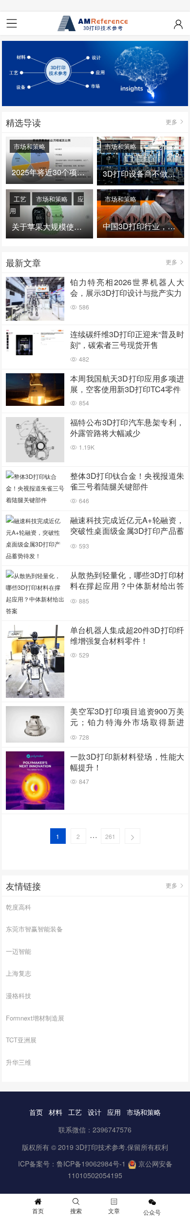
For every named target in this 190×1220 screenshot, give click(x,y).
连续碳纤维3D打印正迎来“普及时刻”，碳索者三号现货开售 (127, 339)
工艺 (20, 198)
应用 (114, 1112)
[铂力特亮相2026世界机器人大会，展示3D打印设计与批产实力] (35, 299)
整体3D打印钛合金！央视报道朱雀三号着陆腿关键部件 (127, 481)
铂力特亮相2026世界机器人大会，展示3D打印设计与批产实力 (127, 287)
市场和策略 (29, 146)
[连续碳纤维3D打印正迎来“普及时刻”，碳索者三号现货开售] (35, 342)
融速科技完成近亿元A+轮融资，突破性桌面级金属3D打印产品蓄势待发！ (127, 526)
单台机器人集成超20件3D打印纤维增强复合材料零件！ (127, 635)
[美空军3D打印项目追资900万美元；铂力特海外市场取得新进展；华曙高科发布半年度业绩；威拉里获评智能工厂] (35, 724)
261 (110, 836)
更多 (171, 121)
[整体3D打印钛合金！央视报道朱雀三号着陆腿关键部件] (35, 488)
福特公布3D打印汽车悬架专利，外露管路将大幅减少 (127, 427)
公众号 (152, 1212)
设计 (94, 1112)
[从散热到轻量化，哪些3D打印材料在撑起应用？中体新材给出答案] (35, 593)
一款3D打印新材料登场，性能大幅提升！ (127, 762)
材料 (55, 1112)
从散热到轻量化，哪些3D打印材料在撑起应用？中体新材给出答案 (127, 581)
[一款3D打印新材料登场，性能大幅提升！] (35, 780)
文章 (114, 1210)
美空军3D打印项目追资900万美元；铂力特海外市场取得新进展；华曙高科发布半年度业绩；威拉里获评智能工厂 (127, 717)
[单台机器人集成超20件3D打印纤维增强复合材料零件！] (35, 661)
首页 (36, 1112)
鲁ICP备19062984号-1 (91, 1163)
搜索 (76, 1210)
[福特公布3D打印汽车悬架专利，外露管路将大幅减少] (35, 439)
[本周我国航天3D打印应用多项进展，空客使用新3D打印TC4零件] (35, 389)
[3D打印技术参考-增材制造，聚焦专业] (95, 23)
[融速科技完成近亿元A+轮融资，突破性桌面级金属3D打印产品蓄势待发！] (35, 538)
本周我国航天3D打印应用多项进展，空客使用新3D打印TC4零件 (127, 384)
